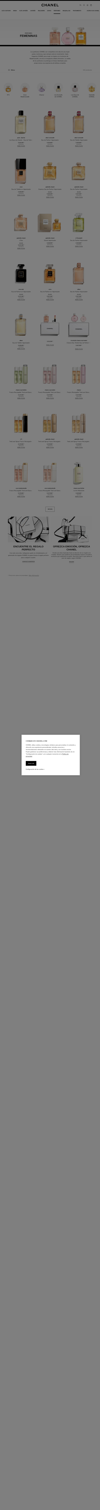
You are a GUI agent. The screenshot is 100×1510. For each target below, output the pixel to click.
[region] (50, 755)
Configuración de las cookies (35, 769)
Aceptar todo (31, 763)
